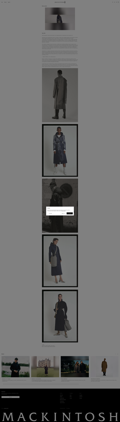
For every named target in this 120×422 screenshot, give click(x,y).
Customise (50, 213)
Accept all (69, 213)
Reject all (63, 213)
